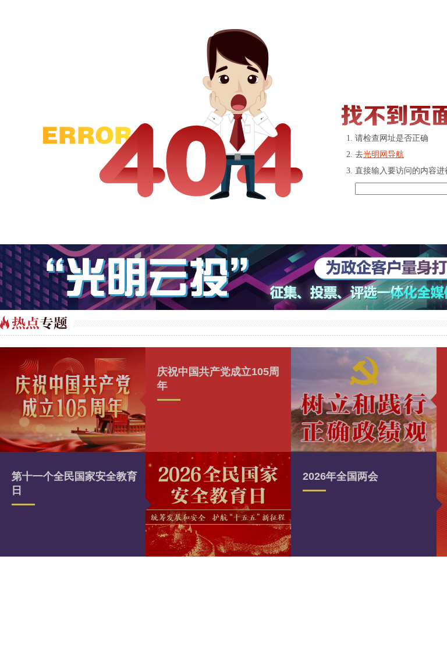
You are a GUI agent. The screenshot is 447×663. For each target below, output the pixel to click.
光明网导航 (383, 154)
